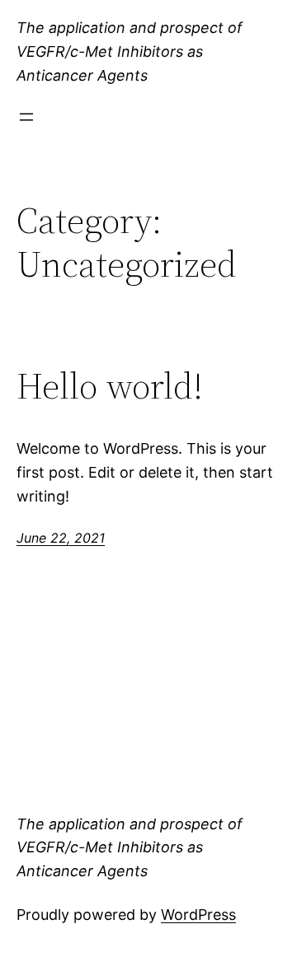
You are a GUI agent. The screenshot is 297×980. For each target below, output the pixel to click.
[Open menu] (26, 117)
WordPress (198, 914)
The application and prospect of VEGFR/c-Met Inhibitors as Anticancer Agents (129, 51)
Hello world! (109, 387)
